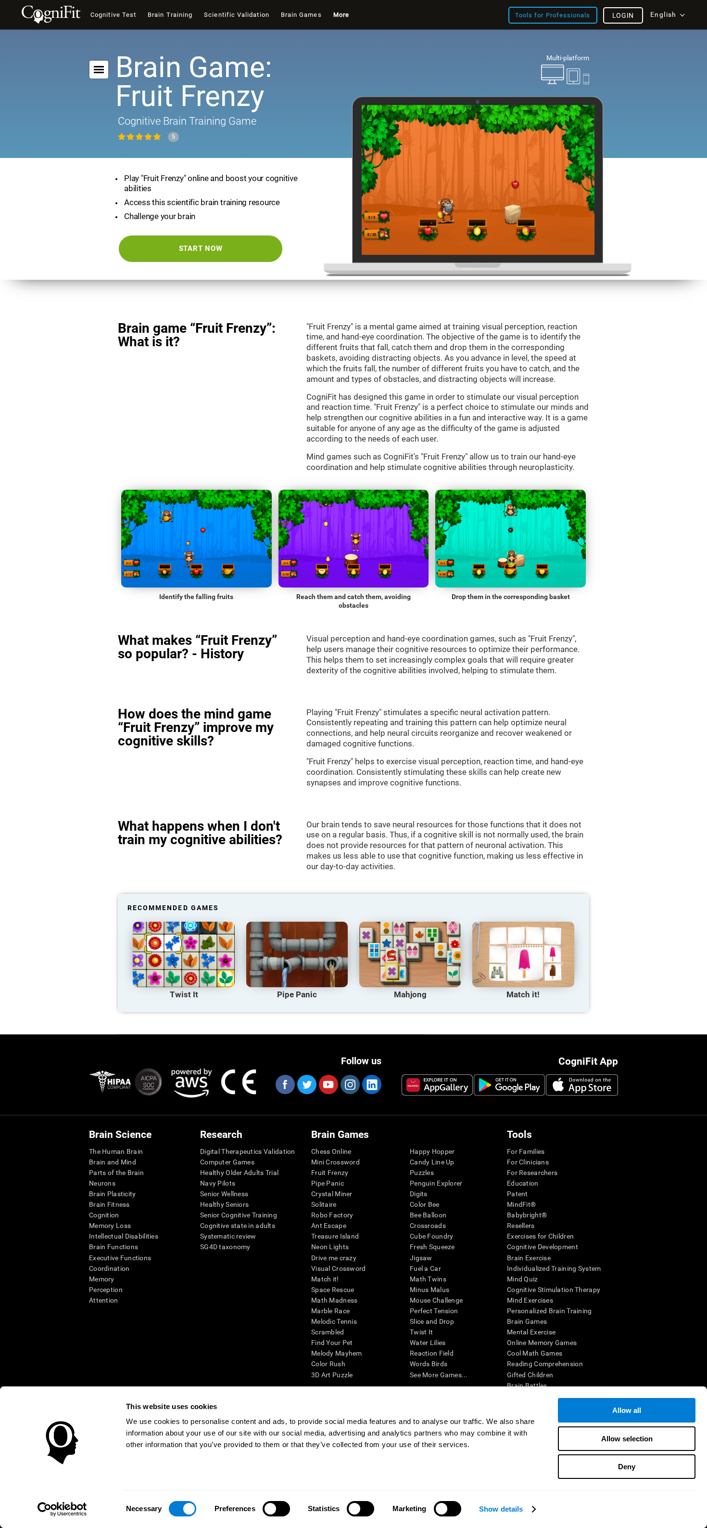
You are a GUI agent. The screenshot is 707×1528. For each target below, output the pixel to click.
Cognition (104, 1215)
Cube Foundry (431, 1236)
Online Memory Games (542, 1342)
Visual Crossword (338, 1268)
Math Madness (334, 1300)
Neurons (102, 1183)
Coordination (109, 1268)
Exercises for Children (540, 1236)
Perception (106, 1289)
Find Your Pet (332, 1342)
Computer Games (227, 1162)
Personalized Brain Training (549, 1311)
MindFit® (521, 1204)
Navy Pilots (217, 1183)
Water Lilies (427, 1342)
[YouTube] (328, 1084)
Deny (626, 1467)
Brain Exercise (529, 1258)
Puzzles (422, 1172)
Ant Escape (328, 1225)
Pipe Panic (327, 1183)
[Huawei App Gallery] (437, 1085)
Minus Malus (429, 1289)
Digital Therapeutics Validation (247, 1151)
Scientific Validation (236, 14)
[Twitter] (306, 1084)
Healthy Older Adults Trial (239, 1172)
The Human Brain (116, 1151)
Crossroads (428, 1225)
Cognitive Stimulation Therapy (553, 1289)
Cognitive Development (542, 1247)
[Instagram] (350, 1084)
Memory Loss (110, 1225)
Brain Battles (527, 1385)
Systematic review (228, 1236)
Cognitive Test (113, 14)
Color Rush (328, 1364)
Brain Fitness (109, 1204)
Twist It (421, 1332)
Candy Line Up (432, 1162)
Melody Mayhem (336, 1353)
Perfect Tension (434, 1311)
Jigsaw (421, 1258)
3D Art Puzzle (332, 1375)
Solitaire (324, 1204)
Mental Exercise (531, 1332)
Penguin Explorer (436, 1183)
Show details (501, 1509)
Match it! (325, 1279)
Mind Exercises (530, 1300)
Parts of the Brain (116, 1172)
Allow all (626, 1410)
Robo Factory (332, 1215)
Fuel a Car (425, 1268)
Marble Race (330, 1311)
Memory (101, 1279)
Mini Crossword (335, 1162)
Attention (103, 1300)
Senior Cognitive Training (238, 1215)
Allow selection (627, 1439)
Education (523, 1183)
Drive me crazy (333, 1258)
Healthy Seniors (224, 1204)
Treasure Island (335, 1236)
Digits (419, 1194)
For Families (525, 1151)
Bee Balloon (428, 1215)
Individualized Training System (554, 1268)
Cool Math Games (534, 1353)
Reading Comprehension (545, 1364)
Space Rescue (332, 1289)
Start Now (201, 248)
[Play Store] (509, 1085)
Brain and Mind (112, 1162)
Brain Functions (113, 1247)
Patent (517, 1194)
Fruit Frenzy (329, 1172)
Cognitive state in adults (237, 1225)
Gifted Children (530, 1375)
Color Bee (425, 1204)
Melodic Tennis (334, 1321)
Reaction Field (432, 1353)
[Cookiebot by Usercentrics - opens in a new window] (62, 1509)
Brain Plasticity (112, 1194)
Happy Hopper (432, 1151)
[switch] (276, 1508)
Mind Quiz (522, 1279)
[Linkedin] (371, 1084)
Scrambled (327, 1332)
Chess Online (331, 1151)
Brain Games (527, 1321)
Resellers (521, 1225)
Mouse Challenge (436, 1300)
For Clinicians (528, 1162)
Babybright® (527, 1215)
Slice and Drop (432, 1321)
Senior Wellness (224, 1194)
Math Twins (428, 1279)
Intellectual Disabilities (123, 1236)
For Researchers (532, 1172)
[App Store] (582, 1085)
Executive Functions (120, 1258)
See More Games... (439, 1375)
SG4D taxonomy (225, 1247)
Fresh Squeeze (432, 1247)
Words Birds (428, 1364)
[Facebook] (285, 1084)
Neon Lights (330, 1247)
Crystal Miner (332, 1194)
